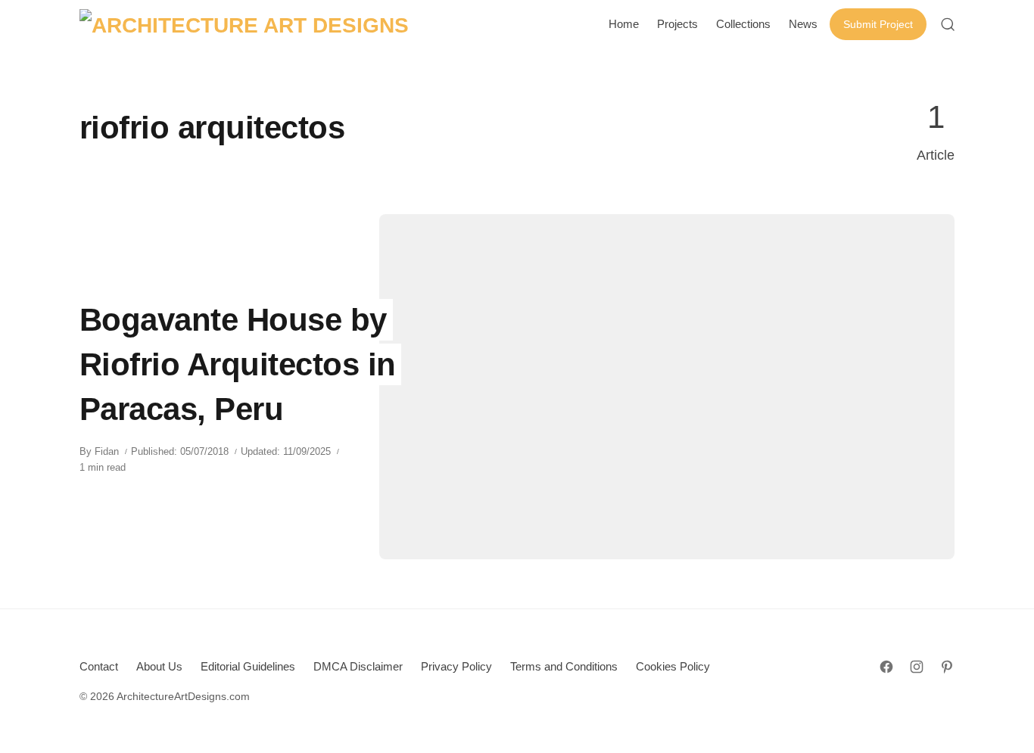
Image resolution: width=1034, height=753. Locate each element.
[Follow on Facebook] (886, 666)
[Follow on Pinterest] (947, 666)
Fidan (107, 451)
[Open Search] (948, 24)
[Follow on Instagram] (916, 666)
